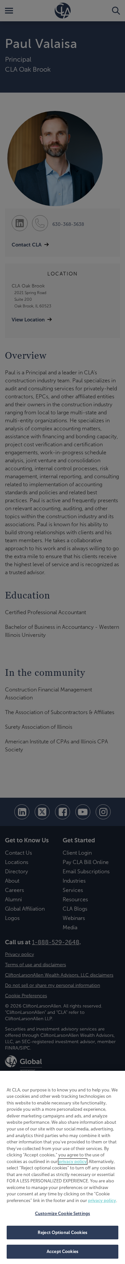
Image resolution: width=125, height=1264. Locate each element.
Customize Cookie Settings (62, 1213)
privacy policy (73, 1161)
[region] (62, 1167)
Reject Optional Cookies (62, 1232)
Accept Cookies (62, 1251)
